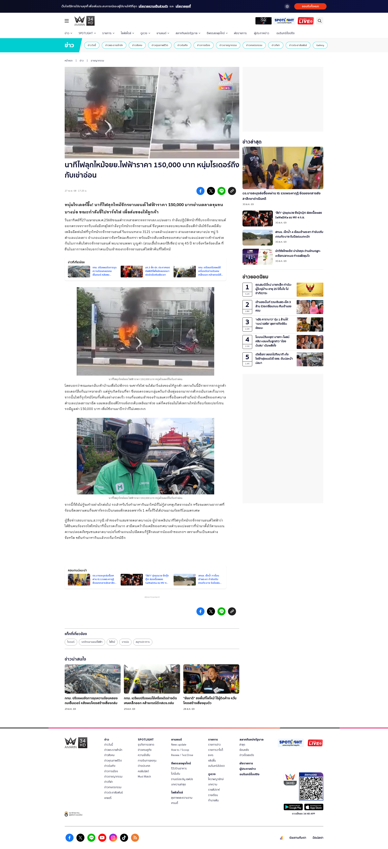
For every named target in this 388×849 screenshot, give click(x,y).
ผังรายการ (240, 33)
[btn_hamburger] (67, 20)
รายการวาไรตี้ (215, 750)
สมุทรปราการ (143, 642)
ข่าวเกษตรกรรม (254, 45)
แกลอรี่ (108, 798)
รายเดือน (213, 795)
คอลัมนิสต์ (143, 771)
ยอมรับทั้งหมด (310, 6)
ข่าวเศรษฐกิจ (145, 750)
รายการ (107, 33)
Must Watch (144, 776)
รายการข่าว (214, 745)
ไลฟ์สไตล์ (126, 33)
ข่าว (67, 33)
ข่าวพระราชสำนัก (114, 45)
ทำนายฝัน (213, 800)
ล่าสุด (242, 745)
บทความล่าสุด (178, 784)
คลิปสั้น (212, 761)
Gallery (320, 45)
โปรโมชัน (175, 774)
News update (178, 745)
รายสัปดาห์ (214, 790)
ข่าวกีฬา (276, 45)
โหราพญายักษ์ (216, 779)
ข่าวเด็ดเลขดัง (246, 755)
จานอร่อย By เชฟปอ (182, 779)
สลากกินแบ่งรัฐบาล (186, 33)
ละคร (210, 755)
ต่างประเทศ (144, 766)
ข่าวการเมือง (203, 45)
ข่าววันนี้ (92, 45)
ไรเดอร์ (71, 642)
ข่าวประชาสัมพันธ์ (298, 45)
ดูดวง (143, 33)
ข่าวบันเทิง (182, 45)
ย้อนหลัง (244, 750)
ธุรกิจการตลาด (146, 745)
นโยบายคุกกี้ (183, 6)
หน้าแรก (69, 60)
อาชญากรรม (97, 60)
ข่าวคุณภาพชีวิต (160, 45)
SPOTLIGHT (86, 33)
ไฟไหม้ (112, 642)
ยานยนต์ (161, 33)
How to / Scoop (180, 750)
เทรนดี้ (174, 803)
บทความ (212, 784)
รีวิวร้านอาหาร (179, 768)
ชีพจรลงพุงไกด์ (216, 33)
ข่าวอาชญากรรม (228, 45)
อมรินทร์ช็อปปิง (285, 33)
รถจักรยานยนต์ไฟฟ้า (91, 642)
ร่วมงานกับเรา (297, 837)
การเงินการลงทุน (147, 761)
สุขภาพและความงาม (181, 798)
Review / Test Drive (182, 755)
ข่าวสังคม (137, 45)
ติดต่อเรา (318, 837)
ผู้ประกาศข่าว (261, 33)
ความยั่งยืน (144, 755)
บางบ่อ (125, 642)
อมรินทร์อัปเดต (216, 766)
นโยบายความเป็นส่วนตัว (153, 6)
